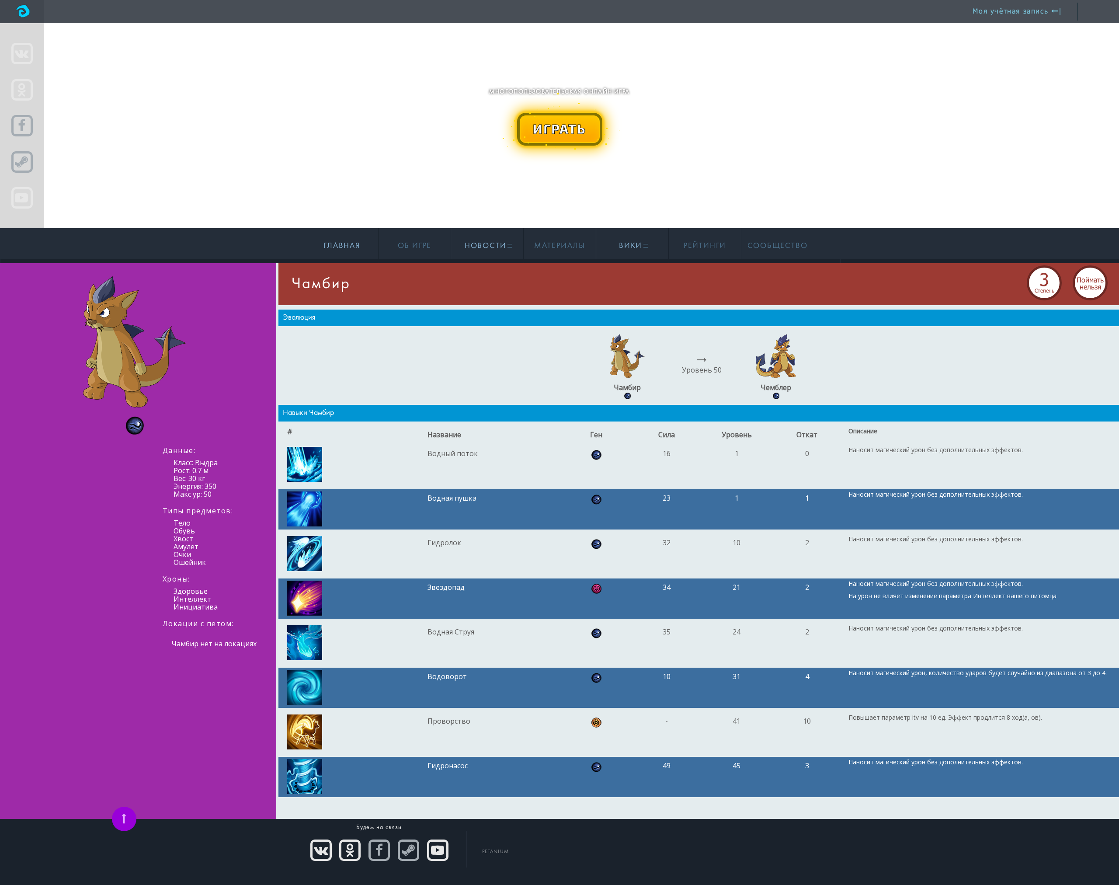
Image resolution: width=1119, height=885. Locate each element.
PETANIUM (495, 851)
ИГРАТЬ (559, 128)
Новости (487, 246)
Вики (632, 246)
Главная (341, 246)
